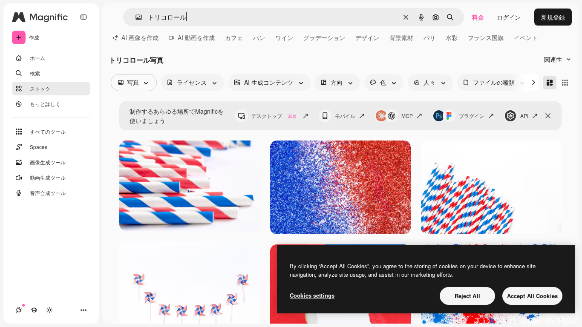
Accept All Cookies (532, 296)
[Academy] (34, 310)
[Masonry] (549, 82)
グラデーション (324, 37)
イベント (526, 37)
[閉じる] (548, 115)
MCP (407, 115)
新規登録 (553, 17)
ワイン (284, 37)
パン (259, 37)
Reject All (467, 296)
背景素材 (401, 37)
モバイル (345, 115)
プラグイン (471, 115)
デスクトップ (274, 115)
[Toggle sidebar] (83, 17)
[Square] (565, 82)
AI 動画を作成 (196, 37)
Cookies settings (312, 295)
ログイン (509, 17)
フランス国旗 (486, 37)
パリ (429, 37)
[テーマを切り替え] (49, 310)
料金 (478, 17)
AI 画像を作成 (139, 37)
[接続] (19, 310)
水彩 (452, 37)
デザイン (367, 37)
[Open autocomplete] (135, 17)
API (524, 115)
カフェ (234, 37)
